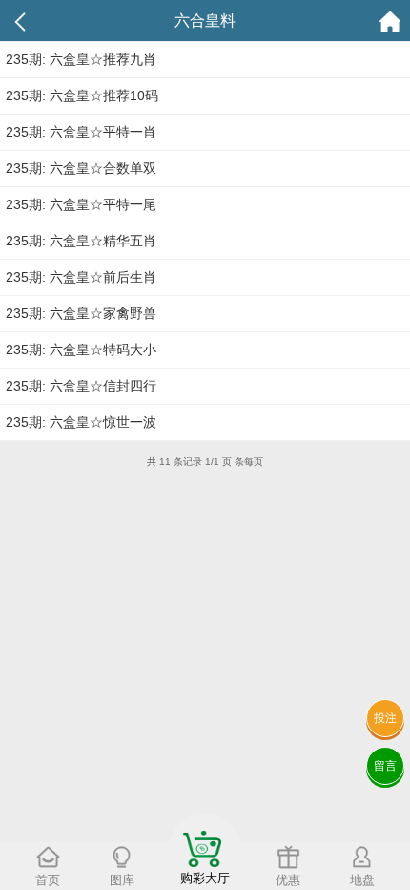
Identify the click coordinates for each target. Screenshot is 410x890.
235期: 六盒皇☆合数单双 (81, 168)
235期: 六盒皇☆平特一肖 (81, 131)
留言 (385, 766)
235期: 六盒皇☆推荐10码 (82, 95)
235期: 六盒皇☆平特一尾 (81, 204)
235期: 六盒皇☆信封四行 (81, 385)
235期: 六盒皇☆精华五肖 (81, 240)
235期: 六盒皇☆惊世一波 (81, 422)
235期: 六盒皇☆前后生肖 (81, 277)
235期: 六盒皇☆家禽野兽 (81, 313)
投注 (385, 718)
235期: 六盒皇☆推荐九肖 (81, 59)
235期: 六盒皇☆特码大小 (81, 349)
